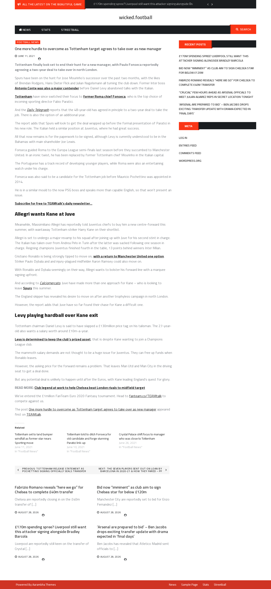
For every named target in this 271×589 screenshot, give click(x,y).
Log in (183, 138)
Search (245, 29)
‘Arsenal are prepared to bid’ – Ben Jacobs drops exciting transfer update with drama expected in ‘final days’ (132, 531)
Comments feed (190, 153)
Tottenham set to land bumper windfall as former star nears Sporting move (34, 439)
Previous (208, 4)
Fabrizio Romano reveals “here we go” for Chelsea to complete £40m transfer (49, 489)
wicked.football (135, 17)
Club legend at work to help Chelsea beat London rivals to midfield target (90, 387)
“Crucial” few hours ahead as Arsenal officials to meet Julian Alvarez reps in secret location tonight (216, 95)
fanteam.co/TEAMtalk (145, 396)
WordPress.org (190, 160)
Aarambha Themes (44, 584)
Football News (28, 42)
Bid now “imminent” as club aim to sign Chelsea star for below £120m (129, 489)
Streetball (70, 29)
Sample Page (189, 584)
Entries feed (188, 145)
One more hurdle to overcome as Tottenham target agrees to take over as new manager (92, 409)
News (27, 29)
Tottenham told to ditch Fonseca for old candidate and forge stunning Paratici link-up (89, 439)
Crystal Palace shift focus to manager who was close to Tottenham (142, 436)
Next (212, 4)
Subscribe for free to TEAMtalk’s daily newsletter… (53, 203)
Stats (46, 29)
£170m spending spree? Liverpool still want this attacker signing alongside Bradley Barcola (50, 531)
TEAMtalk (33, 414)
